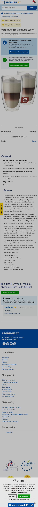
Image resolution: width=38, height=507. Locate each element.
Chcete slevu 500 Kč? (21, 505)
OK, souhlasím (24, 496)
